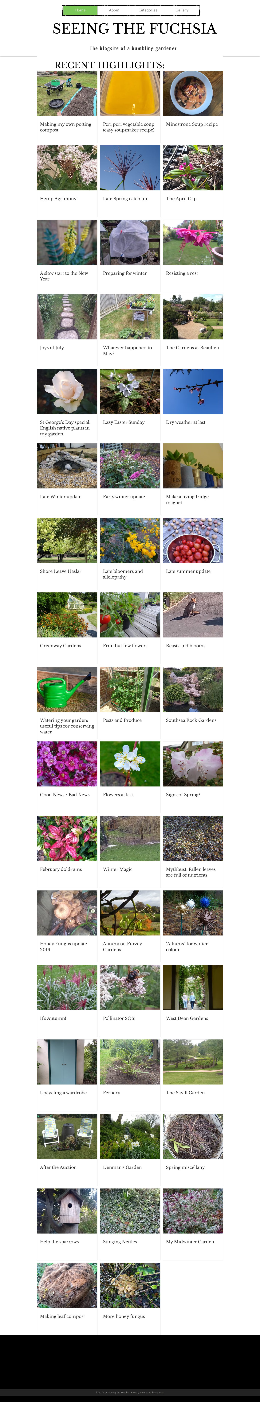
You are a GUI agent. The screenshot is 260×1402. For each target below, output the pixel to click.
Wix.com (159, 1392)
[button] (148, 10)
